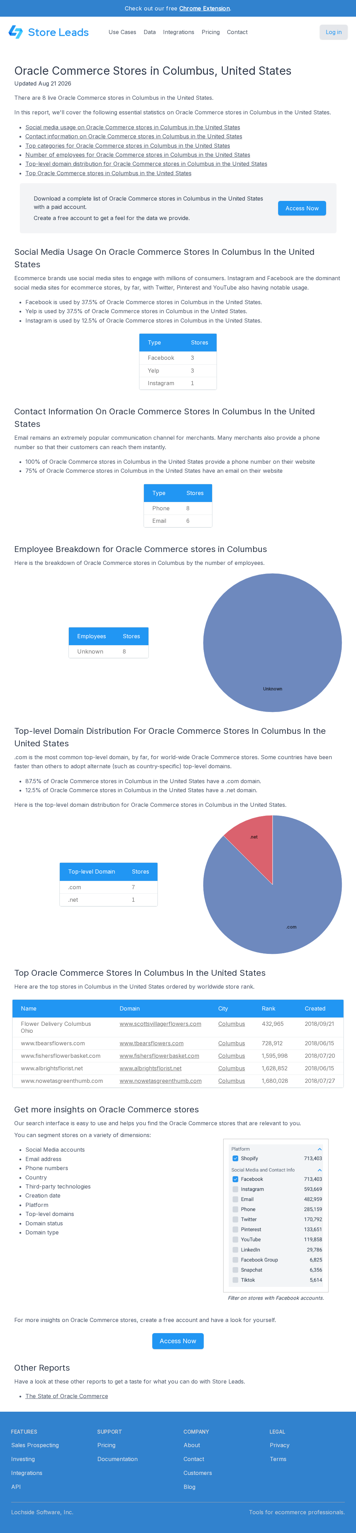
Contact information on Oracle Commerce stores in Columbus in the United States (133, 136)
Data (150, 32)
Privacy (280, 1445)
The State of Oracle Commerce (66, 1396)
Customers (198, 1472)
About (192, 1445)
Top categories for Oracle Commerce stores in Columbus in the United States (127, 145)
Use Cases (122, 32)
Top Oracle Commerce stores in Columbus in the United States (108, 173)
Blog (189, 1486)
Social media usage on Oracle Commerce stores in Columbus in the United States (132, 127)
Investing (23, 1458)
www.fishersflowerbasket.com (159, 1055)
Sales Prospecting (35, 1445)
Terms (278, 1458)
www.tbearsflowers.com (152, 1043)
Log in (334, 32)
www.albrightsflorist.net (150, 1068)
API (16, 1486)
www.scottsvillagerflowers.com (160, 1023)
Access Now (302, 208)
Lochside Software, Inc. (42, 1512)
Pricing (211, 32)
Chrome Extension (204, 8)
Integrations (178, 32)
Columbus (231, 1023)
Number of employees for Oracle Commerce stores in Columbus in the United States (137, 154)
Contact (237, 32)
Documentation (117, 1458)
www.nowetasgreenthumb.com (161, 1080)
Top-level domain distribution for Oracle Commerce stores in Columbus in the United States (146, 163)
